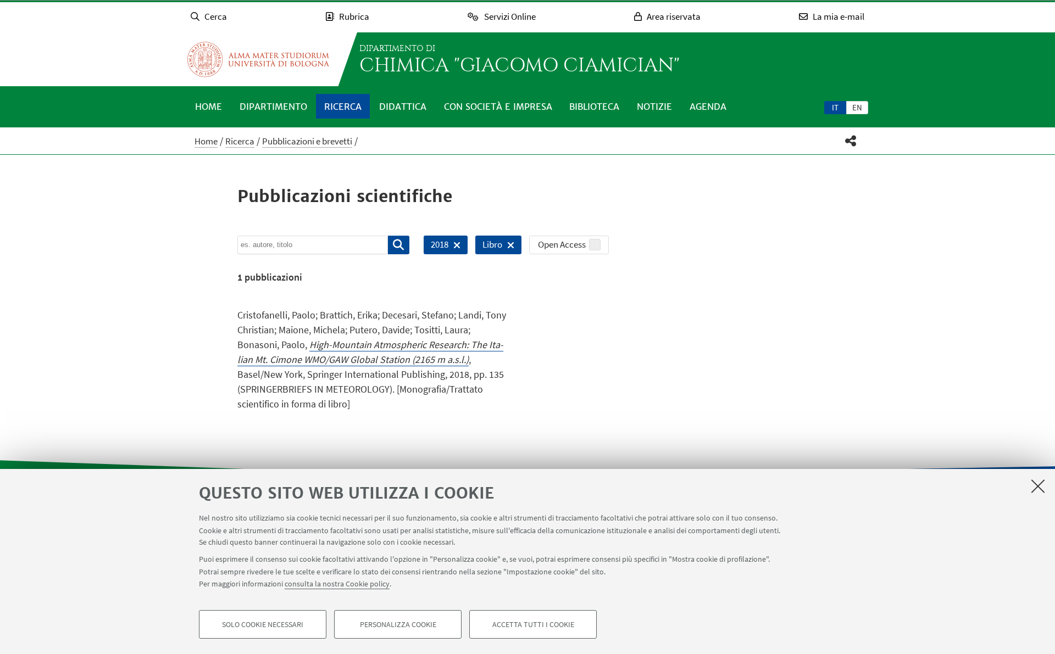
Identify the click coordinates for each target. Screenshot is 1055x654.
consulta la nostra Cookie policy (337, 584)
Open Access (562, 244)
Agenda (708, 106)
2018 (436, 246)
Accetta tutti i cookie (533, 624)
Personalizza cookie (398, 624)
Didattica (402, 106)
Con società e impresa (498, 106)
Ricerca (343, 106)
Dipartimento (273, 106)
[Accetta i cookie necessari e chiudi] (1038, 486)
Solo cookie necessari (262, 624)
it (835, 107)
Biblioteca (594, 106)
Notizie (654, 106)
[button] (850, 140)
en (857, 107)
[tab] (835, 107)
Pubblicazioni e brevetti (307, 141)
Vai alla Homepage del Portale (258, 59)
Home (208, 106)
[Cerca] (398, 245)
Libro (488, 246)
